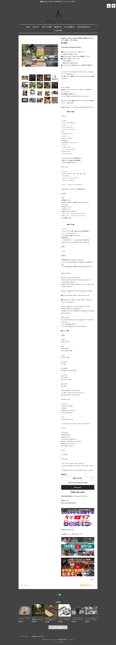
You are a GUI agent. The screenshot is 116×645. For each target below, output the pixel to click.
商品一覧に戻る (58, 627)
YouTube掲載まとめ (69, 27)
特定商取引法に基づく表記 (37, 636)
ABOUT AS (36, 27)
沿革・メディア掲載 (46, 27)
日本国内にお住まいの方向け (78, 492)
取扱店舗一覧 (57, 27)
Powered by (56, 642)
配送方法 (63, 474)
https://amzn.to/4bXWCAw (68, 502)
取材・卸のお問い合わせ (84, 27)
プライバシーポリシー (24, 636)
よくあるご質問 (58, 30)
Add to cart (77, 487)
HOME (28, 27)
